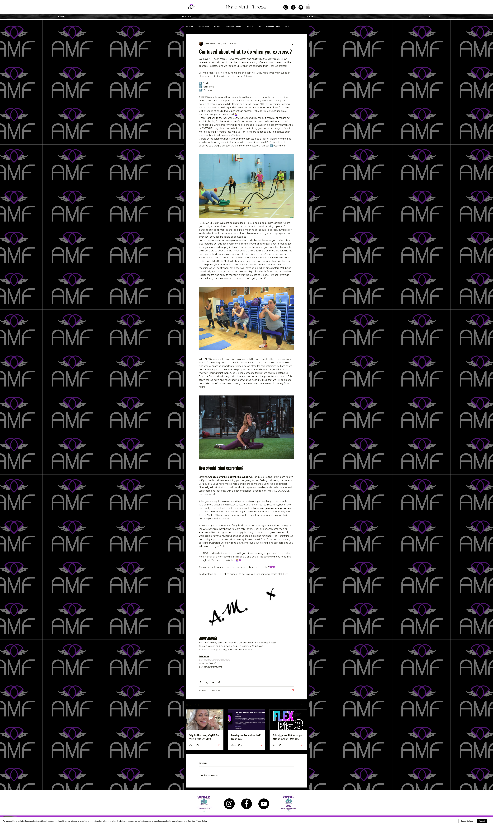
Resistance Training (233, 26)
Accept (482, 821)
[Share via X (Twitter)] (206, 682)
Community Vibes (273, 26)
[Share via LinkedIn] (213, 682)
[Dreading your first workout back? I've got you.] (246, 719)
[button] (307, 6)
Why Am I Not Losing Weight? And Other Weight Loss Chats (204, 737)
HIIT (259, 26)
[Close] (489, 821)
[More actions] (292, 43)
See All (304, 704)
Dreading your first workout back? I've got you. (246, 737)
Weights (249, 26)
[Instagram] (285, 7)
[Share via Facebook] (200, 682)
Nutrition (217, 26)
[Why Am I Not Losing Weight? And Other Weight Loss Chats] (204, 719)
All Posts (189, 26)
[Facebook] (293, 7)
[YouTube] (300, 7)
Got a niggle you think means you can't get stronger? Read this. (287, 737)
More (287, 26)
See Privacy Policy (199, 821)
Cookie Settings (467, 821)
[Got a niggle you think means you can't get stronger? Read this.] (288, 719)
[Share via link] (219, 682)
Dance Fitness (203, 26)
